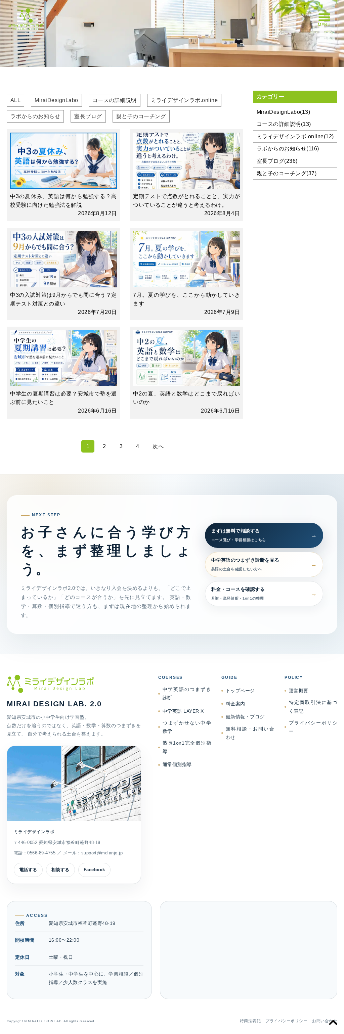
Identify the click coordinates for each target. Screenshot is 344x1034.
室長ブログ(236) (277, 161)
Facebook (94, 869)
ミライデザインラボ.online (184, 100)
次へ (158, 446)
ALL (15, 100)
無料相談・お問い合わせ (250, 733)
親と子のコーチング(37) (286, 173)
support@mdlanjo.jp (102, 852)
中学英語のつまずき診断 (187, 693)
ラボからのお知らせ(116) (288, 148)
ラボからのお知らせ (35, 116)
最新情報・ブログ (245, 716)
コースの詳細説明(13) (284, 124)
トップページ (240, 690)
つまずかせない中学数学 (187, 727)
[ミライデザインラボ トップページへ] (74, 684)
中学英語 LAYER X (183, 711)
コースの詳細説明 (114, 100)
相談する (60, 869)
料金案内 (235, 703)
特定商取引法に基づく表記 (313, 706)
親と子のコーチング (141, 116)
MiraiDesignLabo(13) (283, 112)
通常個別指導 (177, 764)
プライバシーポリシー (313, 727)
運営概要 (298, 690)
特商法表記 (250, 1021)
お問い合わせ (324, 1021)
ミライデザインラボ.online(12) (295, 136)
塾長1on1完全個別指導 (187, 747)
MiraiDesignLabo (56, 100)
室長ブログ (88, 116)
